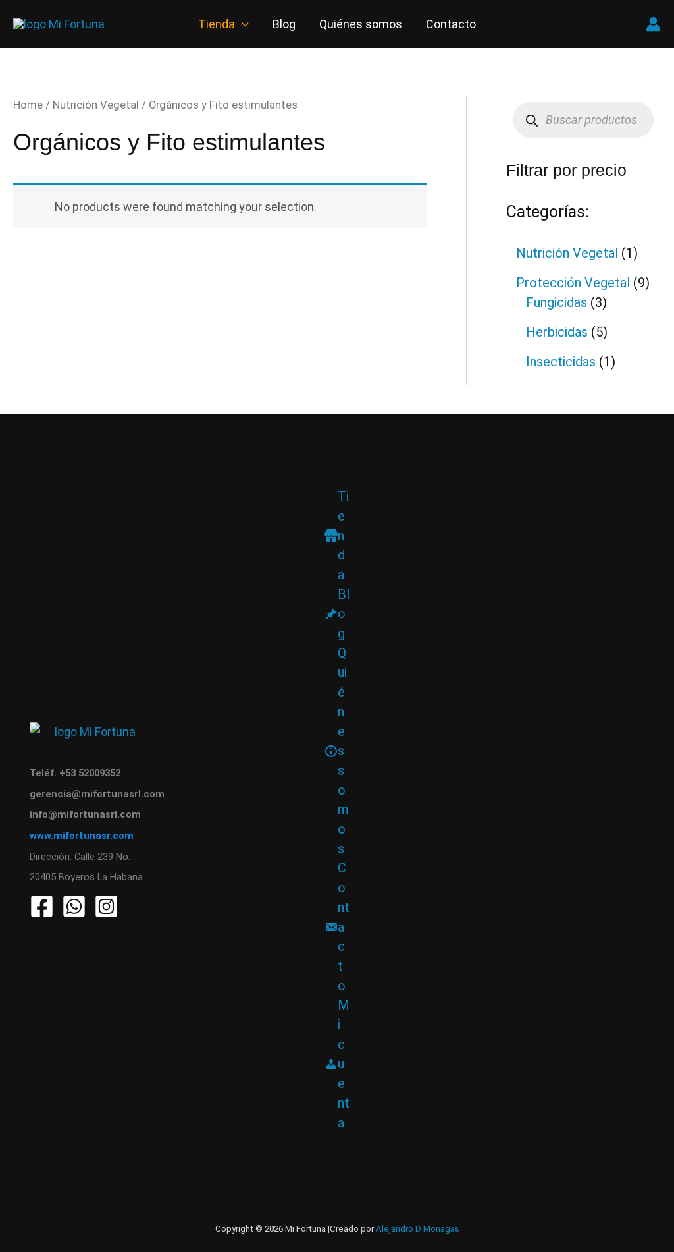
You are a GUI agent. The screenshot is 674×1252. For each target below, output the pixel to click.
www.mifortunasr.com (82, 835)
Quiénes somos (360, 24)
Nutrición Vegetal (96, 105)
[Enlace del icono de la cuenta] (653, 24)
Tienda (216, 24)
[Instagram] (106, 906)
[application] (242, 24)
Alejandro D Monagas (417, 1229)
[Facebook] (42, 906)
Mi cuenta (344, 1063)
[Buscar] (532, 120)
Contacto (451, 24)
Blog (284, 24)
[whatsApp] (74, 906)
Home (28, 105)
